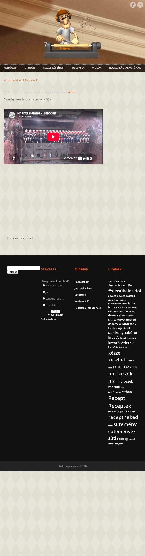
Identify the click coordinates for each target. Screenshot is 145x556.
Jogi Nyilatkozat (84, 288)
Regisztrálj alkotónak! (125, 67)
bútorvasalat (126, 311)
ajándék (111, 300)
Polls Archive (48, 319)
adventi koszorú (126, 295)
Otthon (29, 67)
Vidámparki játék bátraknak (21, 80)
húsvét (121, 319)
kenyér (111, 333)
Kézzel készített (54, 67)
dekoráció (115, 315)
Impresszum (82, 281)
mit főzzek (125, 366)
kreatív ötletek (121, 342)
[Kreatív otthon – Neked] (72, 56)
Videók (96, 67)
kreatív (113, 337)
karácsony (128, 324)
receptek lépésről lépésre (121, 411)
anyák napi (121, 300)
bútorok (132, 307)
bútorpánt (113, 311)
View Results (55, 314)
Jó (47, 292)
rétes (110, 425)
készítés (113, 347)
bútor (131, 303)
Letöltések (81, 295)
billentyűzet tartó (117, 303)
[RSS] (140, 5)
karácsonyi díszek (119, 328)
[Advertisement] (72, 197)
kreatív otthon (128, 338)
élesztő (132, 439)
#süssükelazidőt (124, 291)
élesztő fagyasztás (116, 443)
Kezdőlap (10, 67)
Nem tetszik (53, 305)
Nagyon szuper (54, 285)
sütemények (122, 431)
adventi (112, 295)
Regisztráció (82, 301)
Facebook (133, 5)
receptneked (123, 417)
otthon (126, 392)
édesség (122, 439)
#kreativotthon (116, 281)
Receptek (78, 67)
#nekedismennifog (120, 285)
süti (112, 438)
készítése (124, 347)
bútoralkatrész (117, 307)
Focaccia (112, 320)
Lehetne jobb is (55, 298)
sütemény (125, 424)
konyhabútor (126, 332)
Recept (116, 398)
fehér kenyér (128, 315)
